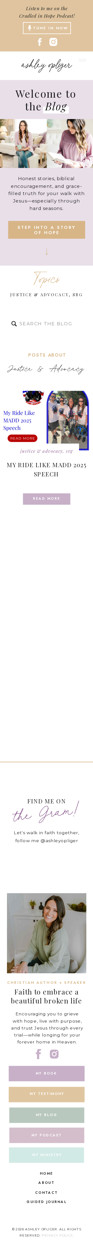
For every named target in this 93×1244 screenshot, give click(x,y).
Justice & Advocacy (39, 294)
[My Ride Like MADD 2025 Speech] (46, 422)
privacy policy (57, 1235)
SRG (78, 294)
